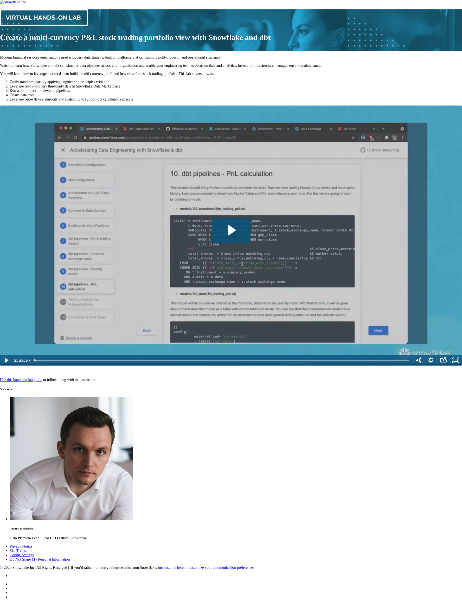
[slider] (222, 360)
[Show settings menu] (430, 360)
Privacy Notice (21, 546)
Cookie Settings (22, 555)
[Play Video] (6, 360)
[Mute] (418, 360)
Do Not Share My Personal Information (40, 559)
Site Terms (18, 551)
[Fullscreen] (455, 360)
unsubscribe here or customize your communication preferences (206, 567)
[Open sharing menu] (443, 360)
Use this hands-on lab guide (21, 380)
